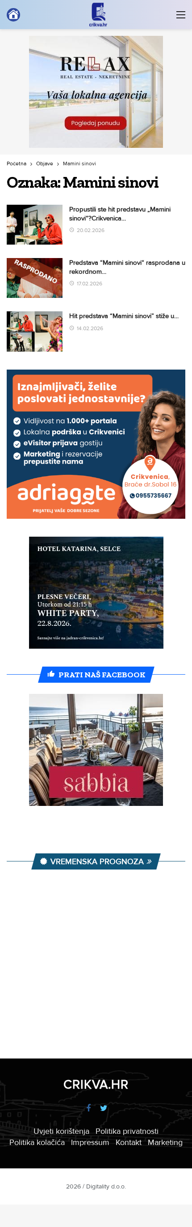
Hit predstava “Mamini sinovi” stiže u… (124, 316)
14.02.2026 (90, 328)
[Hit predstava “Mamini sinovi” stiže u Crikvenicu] (35, 331)
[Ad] (96, 92)
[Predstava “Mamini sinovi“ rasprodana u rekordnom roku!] (35, 278)
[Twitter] (103, 1108)
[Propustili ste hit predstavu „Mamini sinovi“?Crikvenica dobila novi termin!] (35, 225)
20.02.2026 (90, 230)
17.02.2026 (89, 283)
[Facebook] (88, 1108)
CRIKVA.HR (96, 1084)
